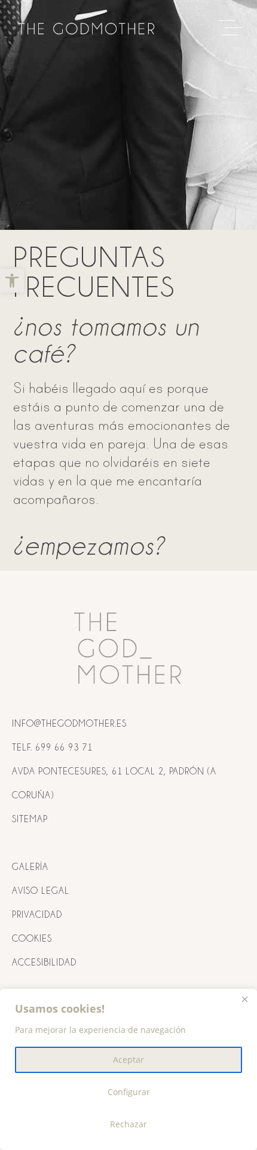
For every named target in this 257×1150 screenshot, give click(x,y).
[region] (128, 1069)
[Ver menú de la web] (233, 28)
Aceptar (128, 1059)
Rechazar (128, 1124)
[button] (12, 281)
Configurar (129, 1091)
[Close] (244, 999)
